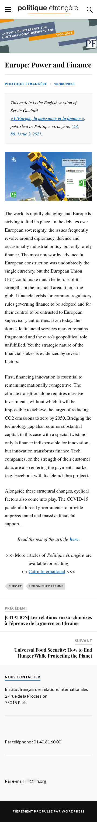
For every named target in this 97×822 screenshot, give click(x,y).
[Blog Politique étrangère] (48, 9)
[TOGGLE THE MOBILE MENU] (8, 9)
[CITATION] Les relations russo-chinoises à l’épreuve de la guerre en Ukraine (48, 620)
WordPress (73, 811)
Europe (15, 586)
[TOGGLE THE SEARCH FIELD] (89, 9)
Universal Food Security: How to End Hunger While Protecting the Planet (53, 653)
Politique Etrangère (26, 84)
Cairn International (47, 571)
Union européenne (46, 586)
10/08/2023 (64, 84)
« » (47, 118)
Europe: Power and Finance (48, 64)
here (74, 539)
